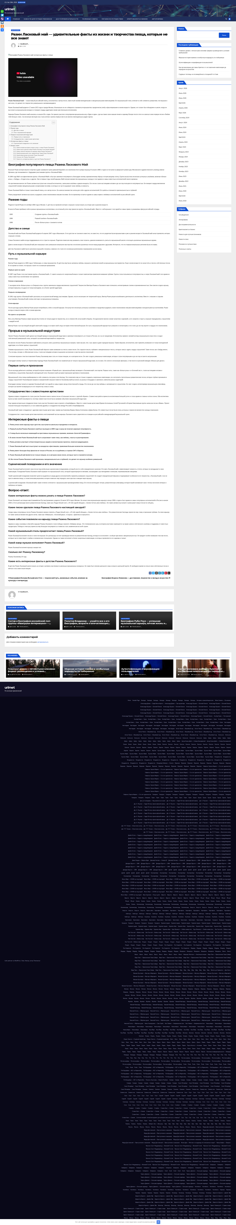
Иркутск (163, 895)
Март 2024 (182, 147)
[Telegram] (2, 15)
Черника (222, 1189)
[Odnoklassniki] (2, 26)
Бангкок (164, 744)
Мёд (181, 970)
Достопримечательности (67, 19)
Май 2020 (182, 196)
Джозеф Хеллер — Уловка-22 (158, 860)
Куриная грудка (165, 923)
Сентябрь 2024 (184, 117)
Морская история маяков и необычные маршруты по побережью (201, 57)
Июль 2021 (182, 186)
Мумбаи (187, 998)
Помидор (228, 1051)
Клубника (147, 917)
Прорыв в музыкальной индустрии (22, 134)
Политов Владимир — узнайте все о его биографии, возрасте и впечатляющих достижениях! (86, 623)
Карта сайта (149, 910)
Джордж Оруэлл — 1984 (193, 860)
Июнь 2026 (182, 98)
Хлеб (166, 1171)
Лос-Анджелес (168, 945)
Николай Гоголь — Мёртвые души (139, 1011)
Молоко (223, 986)
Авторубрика (157, 19)
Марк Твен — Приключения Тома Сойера (219, 954)
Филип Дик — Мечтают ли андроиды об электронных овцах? (198, 1142)
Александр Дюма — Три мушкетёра (175, 703)
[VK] (2, 22)
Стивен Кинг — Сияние (167, 1108)
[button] (226, 19)
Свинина (145, 1089)
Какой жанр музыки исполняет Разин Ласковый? (30, 155)
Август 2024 (183, 122)
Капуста (192, 907)
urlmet (10, 9)
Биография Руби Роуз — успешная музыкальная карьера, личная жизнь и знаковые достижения (143, 623)
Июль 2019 (182, 201)
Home (129, 700)
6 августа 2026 (185, 674)
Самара (171, 1080)
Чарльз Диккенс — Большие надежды (197, 1171)
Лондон (144, 942)
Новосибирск (209, 1023)
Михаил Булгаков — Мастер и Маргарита (145, 973)
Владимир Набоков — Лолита (165, 763)
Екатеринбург (154, 873)
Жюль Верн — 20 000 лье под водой (132, 879)
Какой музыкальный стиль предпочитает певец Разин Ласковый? (35, 153)
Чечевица (174, 1193)
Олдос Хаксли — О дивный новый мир (134, 1039)
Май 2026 (182, 103)
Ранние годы (15, 128)
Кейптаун (128, 913)
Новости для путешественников (38, 19)
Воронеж (177, 763)
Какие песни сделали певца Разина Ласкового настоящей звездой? (36, 149)
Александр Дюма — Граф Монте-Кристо (152, 703)
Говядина (155, 794)
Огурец (147, 1036)
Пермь (203, 1048)
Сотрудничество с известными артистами (26, 139)
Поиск (181, 29)
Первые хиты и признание (22, 137)
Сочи (203, 1102)
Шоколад (160, 1205)
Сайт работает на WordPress (13, 960)
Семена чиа (195, 1089)
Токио (224, 1117)
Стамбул (177, 1105)
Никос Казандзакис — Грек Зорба (154, 1023)
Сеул (185, 1092)
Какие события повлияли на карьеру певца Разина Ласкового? (34, 151)
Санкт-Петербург (183, 1083)
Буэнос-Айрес (161, 750)
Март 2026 (182, 113)
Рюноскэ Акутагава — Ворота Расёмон (157, 1080)
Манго (224, 951)
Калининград (140, 904)
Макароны (182, 951)
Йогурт (197, 898)
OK (158, 1222)
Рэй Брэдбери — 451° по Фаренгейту (153, 1067)
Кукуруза (215, 920)
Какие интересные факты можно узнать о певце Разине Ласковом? (35, 147)
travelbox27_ (24, 44)
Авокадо (143, 700)
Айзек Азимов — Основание (223, 700)
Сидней (161, 1095)
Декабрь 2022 (183, 181)
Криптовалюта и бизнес (137, 19)
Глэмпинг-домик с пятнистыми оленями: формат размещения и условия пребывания (31, 671)
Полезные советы (90, 19)
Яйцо (212, 1218)
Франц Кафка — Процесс (224, 1142)
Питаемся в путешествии (112, 19)
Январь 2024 (183, 157)
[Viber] (2, 19)
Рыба (184, 1064)
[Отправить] (2, 30)
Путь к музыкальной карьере (22, 132)
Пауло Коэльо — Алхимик (194, 1045)
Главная (16, 19)
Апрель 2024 (183, 142)
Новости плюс (184, 239)
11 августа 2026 (128, 674)
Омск (171, 1039)
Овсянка (185, 1033)
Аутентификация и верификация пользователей (195, 62)
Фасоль (228, 1124)
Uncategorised (16, 30)
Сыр (182, 1117)
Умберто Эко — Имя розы (156, 1124)
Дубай (170, 869)
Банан (125, 744)
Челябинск (198, 1186)
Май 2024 (182, 137)
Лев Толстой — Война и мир (223, 929)
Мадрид (193, 948)
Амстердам (227, 722)
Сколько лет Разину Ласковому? (26, 157)
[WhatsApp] (2, 11)
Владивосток (218, 757)
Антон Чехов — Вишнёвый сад (184, 728)
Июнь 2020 (182, 191)
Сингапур (175, 1098)
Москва (144, 992)
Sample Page (136, 700)
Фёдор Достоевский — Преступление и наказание (217, 1127)
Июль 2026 (182, 93)
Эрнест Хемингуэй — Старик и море (220, 1205)
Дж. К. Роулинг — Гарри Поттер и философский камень (182, 800)
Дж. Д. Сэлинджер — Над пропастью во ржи (152, 800)
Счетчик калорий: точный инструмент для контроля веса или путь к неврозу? (158, 1117)
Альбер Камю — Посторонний (222, 716)
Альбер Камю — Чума (140, 719)
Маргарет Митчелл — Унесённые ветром (194, 954)
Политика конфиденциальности (215, 1051)
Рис (146, 1058)
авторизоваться (42, 642)
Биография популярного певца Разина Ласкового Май (28, 126)
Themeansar (37, 960)
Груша (194, 797)
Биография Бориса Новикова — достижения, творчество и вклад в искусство (135, 578)
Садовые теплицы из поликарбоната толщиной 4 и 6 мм (198, 74)
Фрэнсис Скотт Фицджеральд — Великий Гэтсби (159, 1145)
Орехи (158, 1042)
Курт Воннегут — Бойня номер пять (182, 929)
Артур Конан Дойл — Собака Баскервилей (193, 741)
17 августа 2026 (72, 674)
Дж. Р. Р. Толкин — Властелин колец (132, 826)
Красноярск (128, 920)
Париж (203, 1042)
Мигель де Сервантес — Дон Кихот (221, 970)
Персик (160, 1051)
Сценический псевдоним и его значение (26, 143)
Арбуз (205, 738)
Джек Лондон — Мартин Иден (140, 860)
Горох (153, 797)
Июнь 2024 (182, 132)
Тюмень (188, 1120)
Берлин (144, 747)
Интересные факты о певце (19, 141)
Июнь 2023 (182, 176)
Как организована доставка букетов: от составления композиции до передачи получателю (200, 671)
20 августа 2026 (15, 674)
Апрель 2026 (183, 108)
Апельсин (221, 735)
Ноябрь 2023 (183, 166)
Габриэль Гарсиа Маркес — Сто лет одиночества (217, 766)
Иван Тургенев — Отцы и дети (151, 895)
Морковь (178, 989)
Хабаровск (213, 1164)
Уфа (165, 1124)
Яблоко (126, 1218)
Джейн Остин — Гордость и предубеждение (140, 835)
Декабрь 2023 (183, 161)
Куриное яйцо (172, 926)
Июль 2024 (182, 127)
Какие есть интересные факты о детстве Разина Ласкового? (34, 159)
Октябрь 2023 (183, 171)
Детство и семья (19, 130)
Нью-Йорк (152, 1029)
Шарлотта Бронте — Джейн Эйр (222, 1193)
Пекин (205, 1045)
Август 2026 (183, 88)
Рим (176, 1055)
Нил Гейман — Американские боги (174, 1023)
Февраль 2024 (184, 152)
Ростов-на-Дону (185, 1058)
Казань (138, 901)
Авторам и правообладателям (205, 700)
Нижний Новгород (180, 1001)
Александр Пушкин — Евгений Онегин (197, 703)
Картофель (158, 910)
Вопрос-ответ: (15, 145)
